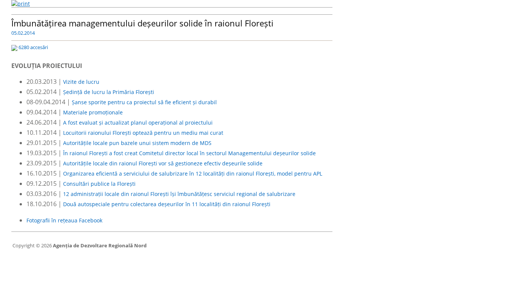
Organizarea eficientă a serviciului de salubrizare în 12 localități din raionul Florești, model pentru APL (192, 173)
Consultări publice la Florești (99, 183)
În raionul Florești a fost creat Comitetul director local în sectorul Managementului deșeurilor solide (189, 153)
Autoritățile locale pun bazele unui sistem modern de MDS (137, 143)
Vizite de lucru (81, 81)
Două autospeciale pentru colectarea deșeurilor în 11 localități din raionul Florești (166, 204)
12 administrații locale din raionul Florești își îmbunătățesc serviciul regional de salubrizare (179, 193)
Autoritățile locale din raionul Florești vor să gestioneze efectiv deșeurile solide (163, 163)
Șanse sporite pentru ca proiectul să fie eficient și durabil (144, 102)
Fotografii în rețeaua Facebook (64, 220)
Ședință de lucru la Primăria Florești (108, 92)
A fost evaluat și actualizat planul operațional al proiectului (138, 122)
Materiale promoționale (93, 112)
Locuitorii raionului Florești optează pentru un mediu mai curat (143, 132)
